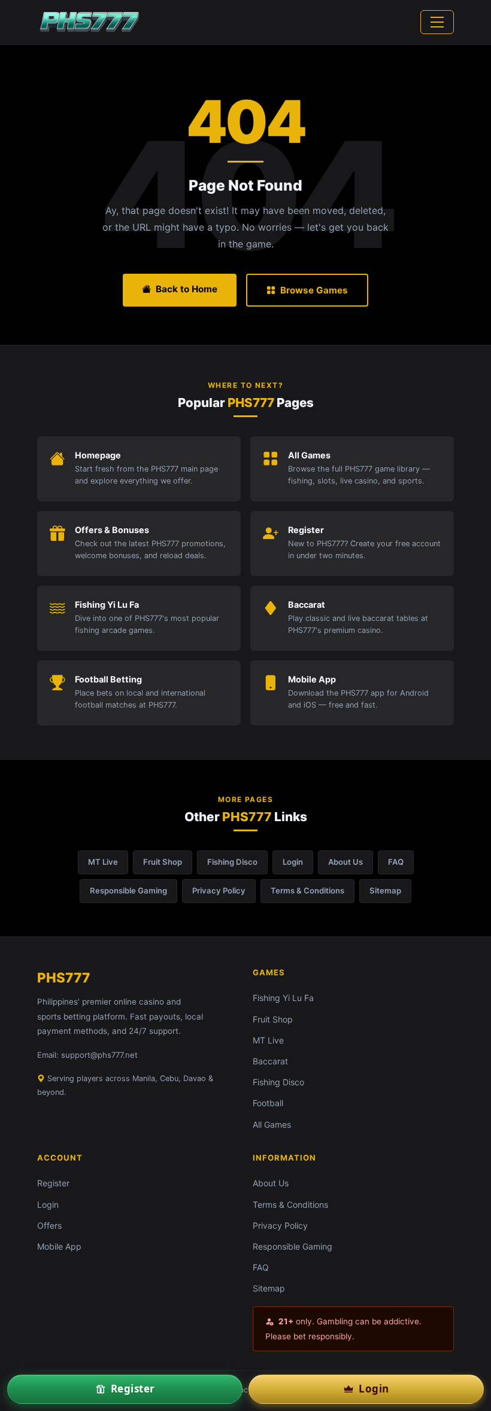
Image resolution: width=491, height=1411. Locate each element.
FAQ (396, 862)
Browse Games (314, 290)
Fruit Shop (162, 862)
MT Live (103, 862)
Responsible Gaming (128, 890)
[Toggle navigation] (437, 22)
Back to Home (186, 289)
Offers (49, 1225)
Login (293, 862)
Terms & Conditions (307, 890)
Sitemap (385, 890)
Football (268, 1103)
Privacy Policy (219, 890)
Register (53, 1183)
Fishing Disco (232, 862)
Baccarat (270, 1061)
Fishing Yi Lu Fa (283, 998)
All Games (272, 1124)
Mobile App (59, 1246)
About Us (345, 862)
